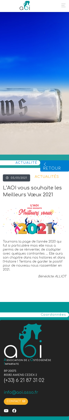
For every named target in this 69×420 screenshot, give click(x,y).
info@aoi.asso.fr (21, 392)
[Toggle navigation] (62, 5)
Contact (14, 401)
